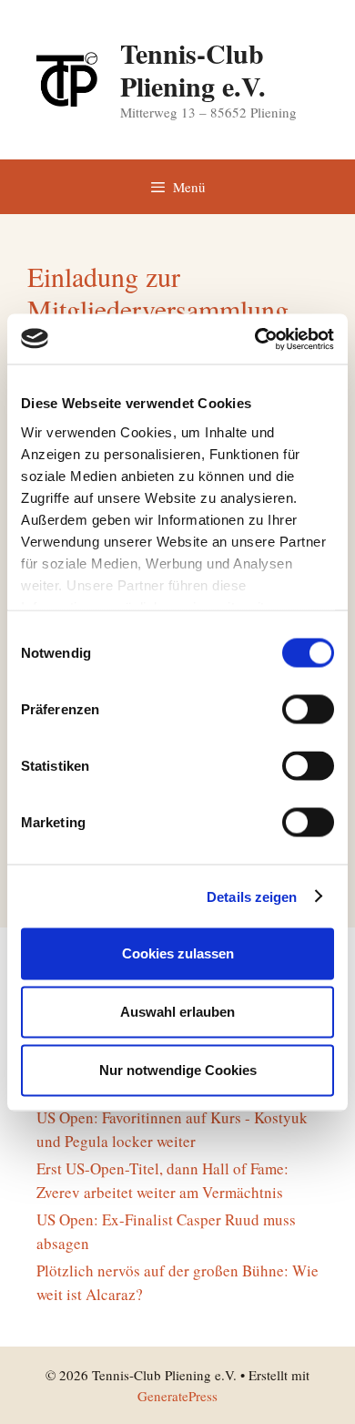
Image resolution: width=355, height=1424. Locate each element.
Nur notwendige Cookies (178, 1070)
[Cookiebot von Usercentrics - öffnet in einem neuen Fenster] (255, 339)
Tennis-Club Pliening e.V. (193, 69)
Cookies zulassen (178, 953)
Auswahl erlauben (177, 1011)
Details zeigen (252, 896)
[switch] (308, 709)
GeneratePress (177, 1396)
